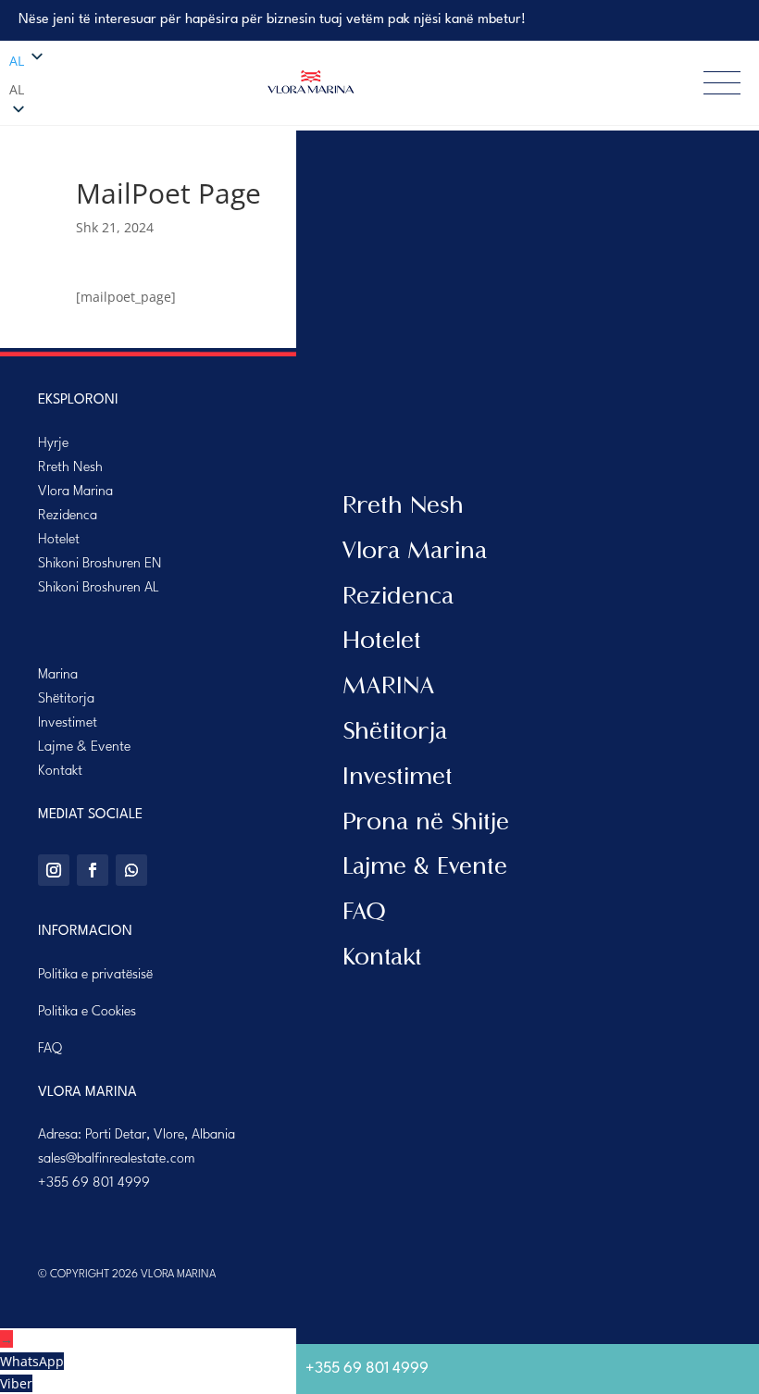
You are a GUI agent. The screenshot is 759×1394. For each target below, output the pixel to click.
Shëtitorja (66, 699)
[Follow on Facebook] (92, 870)
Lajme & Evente (84, 747)
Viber (16, 1383)
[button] (46, 90)
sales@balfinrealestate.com (116, 1159)
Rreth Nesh (70, 468)
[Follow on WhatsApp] (131, 870)
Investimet (67, 723)
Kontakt (60, 771)
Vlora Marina (75, 492)
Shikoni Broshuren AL (98, 588)
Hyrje (53, 444)
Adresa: (136, 1135)
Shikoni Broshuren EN (100, 564)
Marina (58, 675)
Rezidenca (67, 516)
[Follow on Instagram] (53, 870)
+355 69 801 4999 (94, 1183)
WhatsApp (32, 1361)
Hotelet (59, 540)
